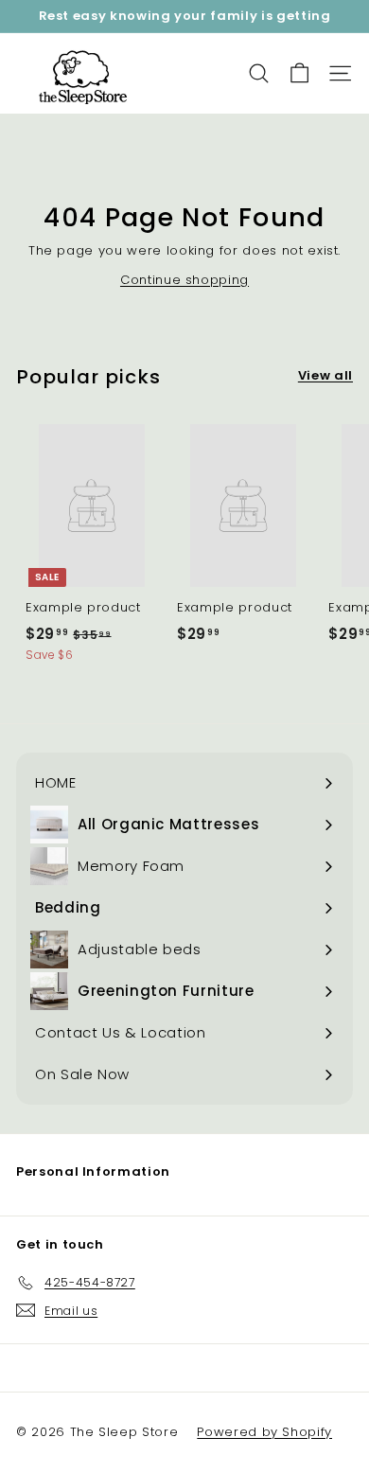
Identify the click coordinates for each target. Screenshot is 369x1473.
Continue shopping (184, 280)
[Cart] (299, 73)
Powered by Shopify (264, 1432)
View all (325, 375)
